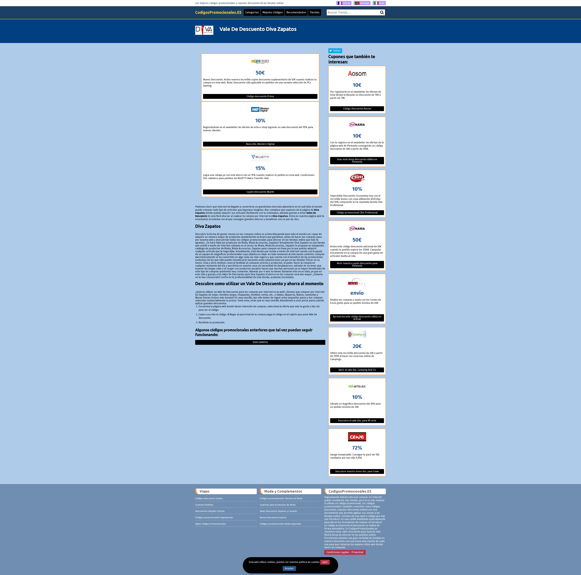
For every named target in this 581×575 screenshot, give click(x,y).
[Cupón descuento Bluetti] (260, 157)
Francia (346, 3)
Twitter (336, 50)
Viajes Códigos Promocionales (210, 523)
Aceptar (289, 568)
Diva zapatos (260, 342)
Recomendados (296, 12)
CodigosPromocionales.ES (218, 12)
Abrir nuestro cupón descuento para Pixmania (357, 264)
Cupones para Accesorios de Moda (278, 504)
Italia (381, 3)
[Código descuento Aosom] (357, 74)
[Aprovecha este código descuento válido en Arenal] (357, 282)
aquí (324, 562)
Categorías (252, 12)
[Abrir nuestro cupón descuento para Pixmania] (357, 229)
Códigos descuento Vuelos (209, 498)
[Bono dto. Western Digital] (260, 109)
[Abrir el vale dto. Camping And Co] (357, 335)
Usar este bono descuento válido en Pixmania (357, 160)
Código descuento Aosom (357, 108)
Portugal (364, 3)
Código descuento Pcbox (260, 96)
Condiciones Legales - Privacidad (345, 552)
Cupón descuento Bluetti (260, 191)
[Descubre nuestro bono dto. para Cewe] (357, 437)
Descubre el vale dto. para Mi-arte (357, 420)
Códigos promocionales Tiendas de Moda (281, 498)
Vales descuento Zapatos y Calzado (278, 511)
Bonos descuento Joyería (273, 517)
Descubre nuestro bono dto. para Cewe (357, 471)
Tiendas (315, 12)
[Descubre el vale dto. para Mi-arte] (357, 386)
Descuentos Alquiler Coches (210, 511)
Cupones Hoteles (204, 504)
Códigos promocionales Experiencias (214, 517)
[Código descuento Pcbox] (260, 62)
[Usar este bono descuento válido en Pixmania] (357, 125)
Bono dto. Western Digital (260, 144)
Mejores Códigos (273, 12)
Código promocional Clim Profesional (357, 212)
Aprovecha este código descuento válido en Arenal (357, 317)
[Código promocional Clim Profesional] (357, 178)
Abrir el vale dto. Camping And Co (357, 369)
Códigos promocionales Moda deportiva (280, 523)
